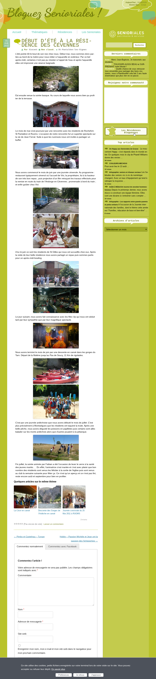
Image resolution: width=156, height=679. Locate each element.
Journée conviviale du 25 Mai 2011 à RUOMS (74, 512)
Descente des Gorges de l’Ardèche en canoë (49, 512)
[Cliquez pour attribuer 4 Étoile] (20, 524)
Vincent (33, 50)
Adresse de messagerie (30, 621)
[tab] (29, 546)
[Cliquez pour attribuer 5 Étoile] (22, 524)
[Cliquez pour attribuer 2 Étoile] (17, 524)
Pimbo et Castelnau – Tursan (29, 536)
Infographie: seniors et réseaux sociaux (125, 172)
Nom (21, 609)
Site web (22, 633)
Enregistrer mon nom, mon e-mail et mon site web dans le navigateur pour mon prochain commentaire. (54, 651)
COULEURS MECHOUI (118, 163)
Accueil (16, 32)
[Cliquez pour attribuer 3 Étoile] (18, 524)
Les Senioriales (91, 32)
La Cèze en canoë (22, 510)
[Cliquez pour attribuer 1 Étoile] (15, 524)
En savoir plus (58, 669)
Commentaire (24, 575)
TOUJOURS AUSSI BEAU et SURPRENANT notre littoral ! (125, 65)
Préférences (63, 675)
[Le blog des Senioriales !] (54, 28)
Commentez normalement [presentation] (30, 546)
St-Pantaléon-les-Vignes (72, 50)
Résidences (65, 32)
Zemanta (83, 519)
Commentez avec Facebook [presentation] (62, 546)
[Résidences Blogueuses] (126, 135)
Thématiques (39, 32)
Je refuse (80, 675)
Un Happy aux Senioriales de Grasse (123, 149)
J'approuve (96, 675)
